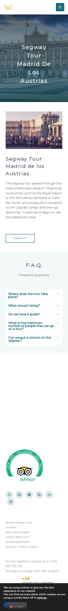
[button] (20, 238)
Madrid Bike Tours (17, 536)
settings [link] (42, 598)
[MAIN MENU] (60, 7)
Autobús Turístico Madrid (22, 546)
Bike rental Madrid (17, 532)
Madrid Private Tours (19, 522)
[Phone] (39, 494)
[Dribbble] (10, 501)
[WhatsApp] (9, 494)
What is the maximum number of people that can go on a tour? (31, 326)
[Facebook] (29, 494)
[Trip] (49, 494)
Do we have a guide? (24, 314)
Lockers (11, 527)
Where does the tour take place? (28, 295)
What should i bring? (24, 305)
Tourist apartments (17, 541)
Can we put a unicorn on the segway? (29, 339)
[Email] (19, 494)
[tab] (34, 295)
